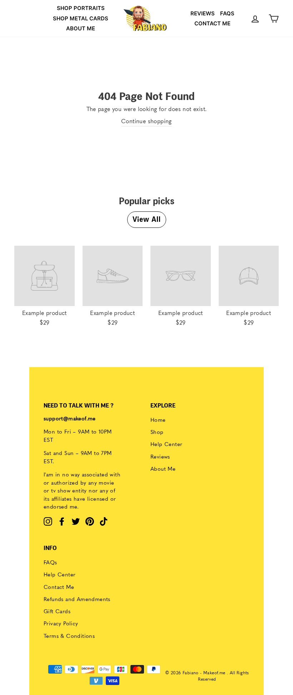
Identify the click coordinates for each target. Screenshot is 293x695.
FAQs (50, 563)
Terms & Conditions (69, 636)
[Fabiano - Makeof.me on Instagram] (48, 521)
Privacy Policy (61, 624)
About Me (162, 469)
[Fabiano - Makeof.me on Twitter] (75, 521)
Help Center (166, 445)
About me (80, 28)
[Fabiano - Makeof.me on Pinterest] (89, 521)
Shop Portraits (81, 8)
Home (158, 420)
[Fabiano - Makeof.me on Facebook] (62, 521)
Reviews (202, 13)
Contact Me (59, 587)
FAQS (227, 13)
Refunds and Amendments (77, 599)
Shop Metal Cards (80, 18)
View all (147, 219)
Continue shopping (146, 122)
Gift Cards (57, 612)
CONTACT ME (212, 23)
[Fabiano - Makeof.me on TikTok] (103, 521)
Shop (157, 432)
